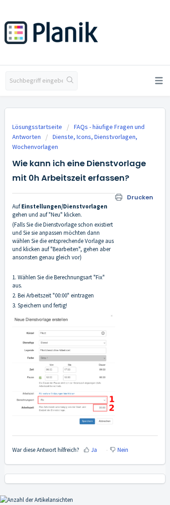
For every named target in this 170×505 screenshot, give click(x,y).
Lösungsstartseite (37, 127)
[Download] (68, 246)
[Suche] (70, 81)
